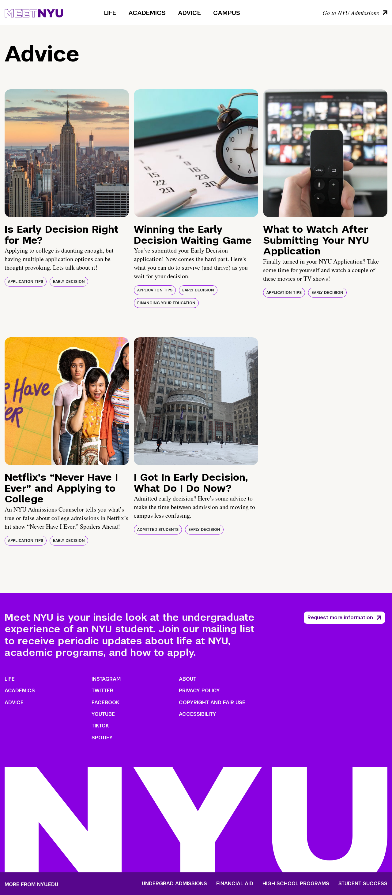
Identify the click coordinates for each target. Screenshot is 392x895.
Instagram (106, 679)
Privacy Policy (199, 690)
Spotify (102, 737)
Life (110, 13)
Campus (226, 13)
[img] (67, 153)
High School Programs (295, 883)
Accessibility (197, 714)
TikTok (100, 726)
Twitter (102, 690)
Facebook (105, 702)
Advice (189, 13)
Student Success (362, 883)
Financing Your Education (166, 303)
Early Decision (69, 281)
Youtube (103, 714)
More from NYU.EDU (31, 884)
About (187, 679)
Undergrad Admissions (174, 883)
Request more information (340, 617)
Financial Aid (234, 883)
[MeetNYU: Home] (34, 12)
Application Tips (25, 281)
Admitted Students (158, 529)
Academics (147, 13)
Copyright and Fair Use (212, 702)
